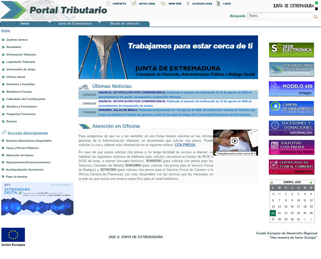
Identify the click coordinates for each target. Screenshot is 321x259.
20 (272, 214)
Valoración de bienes (19, 155)
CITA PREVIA (185, 145)
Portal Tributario (53, 10)
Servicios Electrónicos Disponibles (29, 140)
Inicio (5, 30)
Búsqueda (238, 16)
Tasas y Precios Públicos (22, 147)
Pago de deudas (16, 176)
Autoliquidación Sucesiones (24, 169)
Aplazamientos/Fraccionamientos (28, 162)
